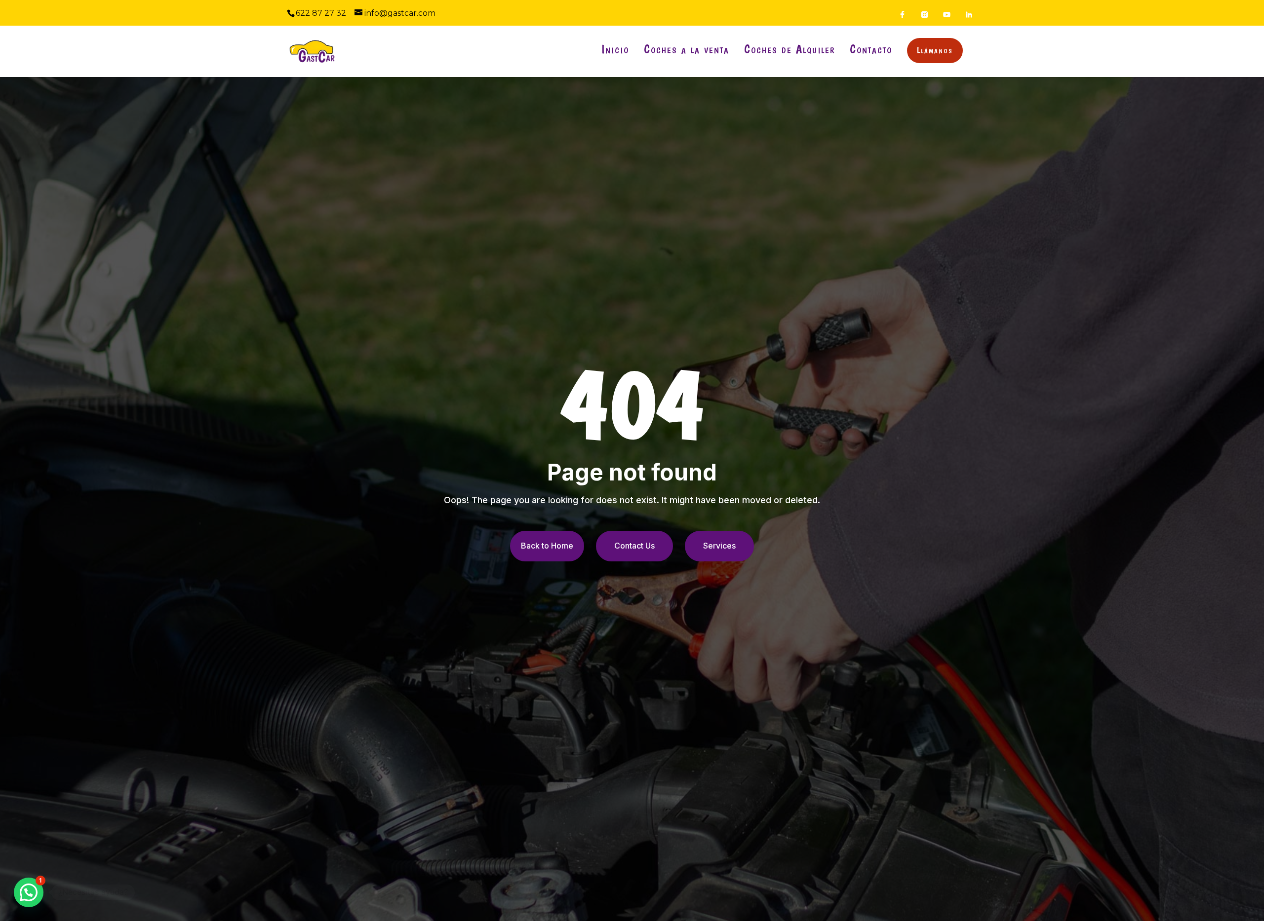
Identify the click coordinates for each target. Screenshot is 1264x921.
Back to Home (547, 546)
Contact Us (634, 546)
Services (719, 546)
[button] (28, 892)
